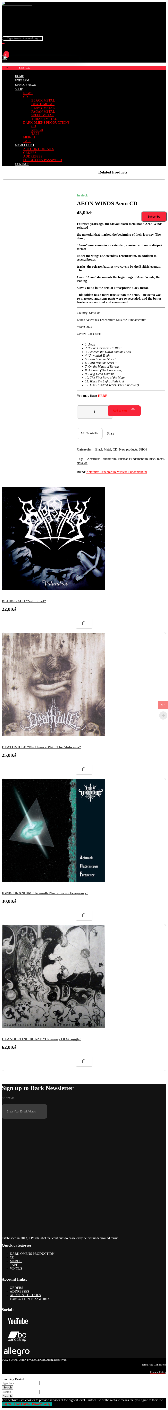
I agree (7, 1403)
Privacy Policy (41, 1403)
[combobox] (22, 38)
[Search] (3, 43)
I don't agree (22, 1403)
